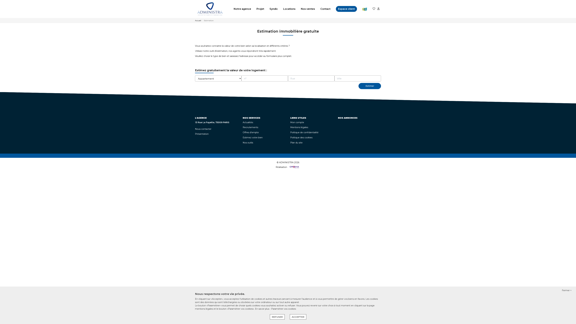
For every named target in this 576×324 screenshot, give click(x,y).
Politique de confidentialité (304, 132)
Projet (260, 9)
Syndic (274, 9)
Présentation (202, 134)
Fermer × (567, 290)
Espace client (346, 9)
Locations (289, 9)
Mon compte (297, 122)
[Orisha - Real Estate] (294, 167)
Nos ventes (308, 9)
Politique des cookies (301, 137)
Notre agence (242, 9)
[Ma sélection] (374, 9)
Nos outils (248, 142)
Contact (325, 9)
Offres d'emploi (251, 132)
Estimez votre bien (253, 137)
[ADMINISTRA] (210, 9)
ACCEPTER (298, 316)
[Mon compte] (378, 9)
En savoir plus (262, 309)
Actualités (248, 122)
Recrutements (250, 127)
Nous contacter (203, 129)
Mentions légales (299, 127)
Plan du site (296, 142)
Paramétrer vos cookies (283, 309)
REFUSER (277, 316)
